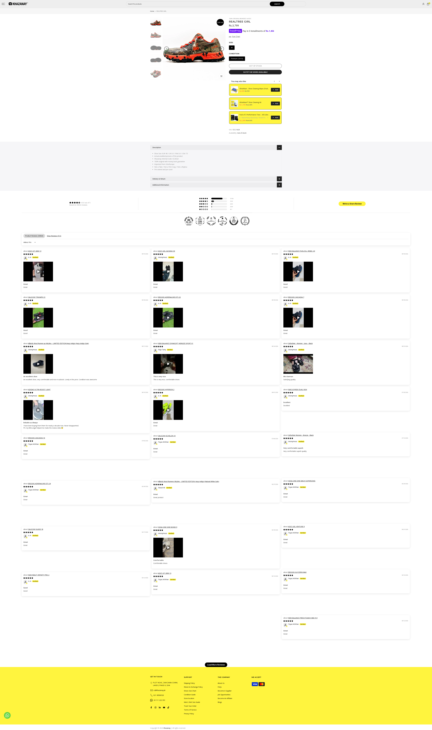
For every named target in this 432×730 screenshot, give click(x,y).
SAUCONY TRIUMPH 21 (36, 297)
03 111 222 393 (159, 700)
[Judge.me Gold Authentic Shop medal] (211, 220)
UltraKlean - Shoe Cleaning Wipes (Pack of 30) (254, 89)
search (277, 4)
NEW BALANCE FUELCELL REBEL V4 (301, 251)
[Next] (221, 49)
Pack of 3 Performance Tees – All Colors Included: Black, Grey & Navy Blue (254, 115)
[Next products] (279, 81)
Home (152, 11)
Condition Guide (190, 694)
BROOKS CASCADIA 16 (36, 438)
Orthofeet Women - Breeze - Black (301, 435)
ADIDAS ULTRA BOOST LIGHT (39, 389)
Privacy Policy (189, 713)
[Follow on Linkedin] (160, 707)
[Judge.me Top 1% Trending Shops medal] (245, 220)
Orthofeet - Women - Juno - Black (300, 343)
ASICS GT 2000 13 (34, 251)
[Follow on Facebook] (151, 707)
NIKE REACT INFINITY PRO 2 (38, 575)
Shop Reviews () (54, 236)
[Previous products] (274, 81)
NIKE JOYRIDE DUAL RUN (297, 389)
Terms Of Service (190, 710)
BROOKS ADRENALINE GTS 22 (169, 297)
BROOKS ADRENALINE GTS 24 (39, 484)
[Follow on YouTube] (164, 707)
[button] (203, 198)
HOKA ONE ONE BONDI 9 (167, 527)
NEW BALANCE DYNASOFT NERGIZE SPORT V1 (175, 343)
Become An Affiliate (225, 698)
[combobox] (198, 4)
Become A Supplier (225, 691)
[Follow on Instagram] (155, 707)
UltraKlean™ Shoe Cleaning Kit (250, 102)
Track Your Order (190, 706)
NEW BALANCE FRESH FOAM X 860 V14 (302, 618)
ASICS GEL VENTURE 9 (296, 526)
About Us (221, 683)
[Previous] (166, 49)
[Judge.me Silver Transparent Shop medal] (222, 220)
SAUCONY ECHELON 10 (167, 436)
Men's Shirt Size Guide (192, 702)
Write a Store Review (352, 203)
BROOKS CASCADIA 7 (296, 297)
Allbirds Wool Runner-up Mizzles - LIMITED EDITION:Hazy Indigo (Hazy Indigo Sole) (58, 343)
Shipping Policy (189, 683)
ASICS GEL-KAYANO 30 (166, 251)
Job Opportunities (224, 694)
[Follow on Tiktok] (168, 707)
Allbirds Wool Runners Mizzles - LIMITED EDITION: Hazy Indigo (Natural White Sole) (188, 481)
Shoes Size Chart (190, 691)
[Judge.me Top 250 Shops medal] (233, 220)
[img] (79, 202)
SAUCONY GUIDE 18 (35, 529)
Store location (189, 698)
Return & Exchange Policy (193, 687)
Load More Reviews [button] (216, 665)
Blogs (220, 702)
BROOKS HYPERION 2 (166, 389)
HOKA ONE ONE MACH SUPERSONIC (301, 481)
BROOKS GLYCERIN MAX (297, 572)
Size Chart (236, 37)
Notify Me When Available (255, 72)
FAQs (220, 687)
